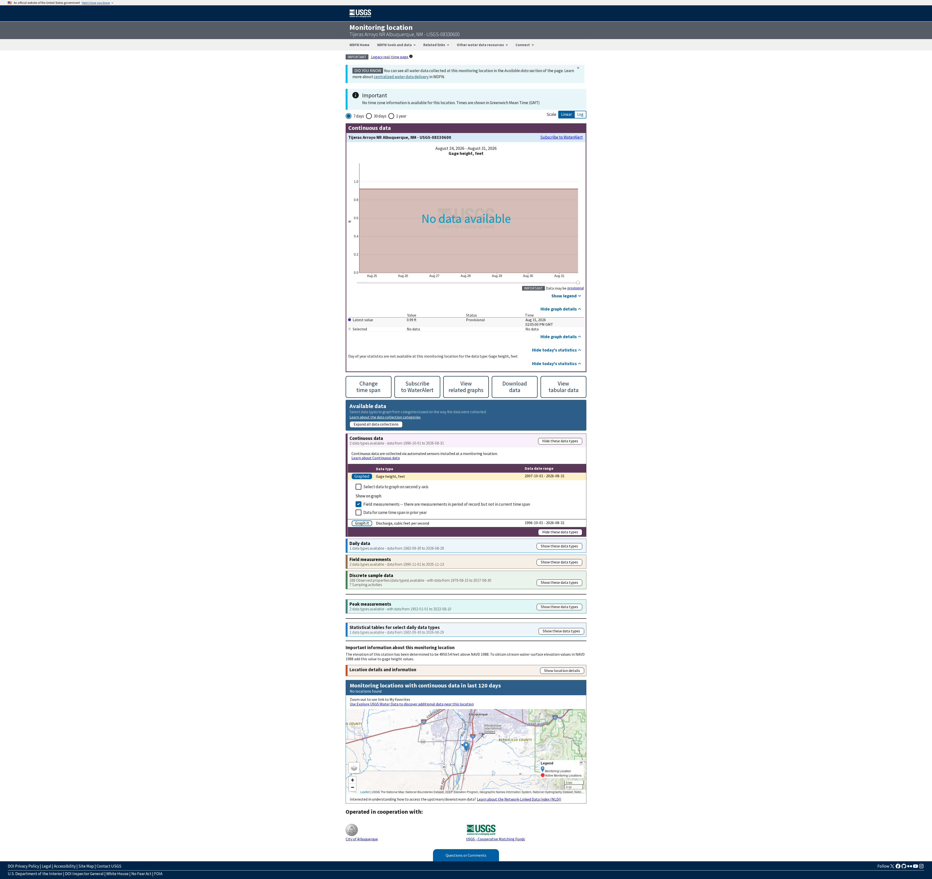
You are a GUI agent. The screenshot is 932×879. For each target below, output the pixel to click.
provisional (575, 288)
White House (117, 873)
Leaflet (364, 792)
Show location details (562, 670)
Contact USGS (109, 866)
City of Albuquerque (362, 839)
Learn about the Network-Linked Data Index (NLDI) (519, 799)
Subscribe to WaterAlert (561, 137)
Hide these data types (560, 440)
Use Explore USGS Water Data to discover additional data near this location (412, 704)
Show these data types (559, 546)
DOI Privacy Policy (23, 866)
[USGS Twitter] (892, 867)
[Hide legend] (581, 763)
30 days (380, 116)
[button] (466, 747)
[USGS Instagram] (921, 867)
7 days (358, 116)
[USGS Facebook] (898, 867)
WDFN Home (359, 44)
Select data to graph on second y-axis (395, 486)
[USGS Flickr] (910, 867)
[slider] (577, 282)
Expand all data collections (376, 424)
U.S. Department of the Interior (35, 873)
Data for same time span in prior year (395, 512)
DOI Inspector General (84, 873)
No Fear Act (141, 873)
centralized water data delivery (401, 76)
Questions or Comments (466, 855)
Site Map (86, 866)
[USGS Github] (904, 867)
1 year (401, 116)
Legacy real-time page (389, 56)
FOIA (158, 873)
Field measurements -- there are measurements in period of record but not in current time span (446, 504)
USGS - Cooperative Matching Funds (495, 839)
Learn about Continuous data (375, 457)
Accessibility (65, 866)
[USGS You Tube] (915, 867)
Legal (46, 866)
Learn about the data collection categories (385, 417)
